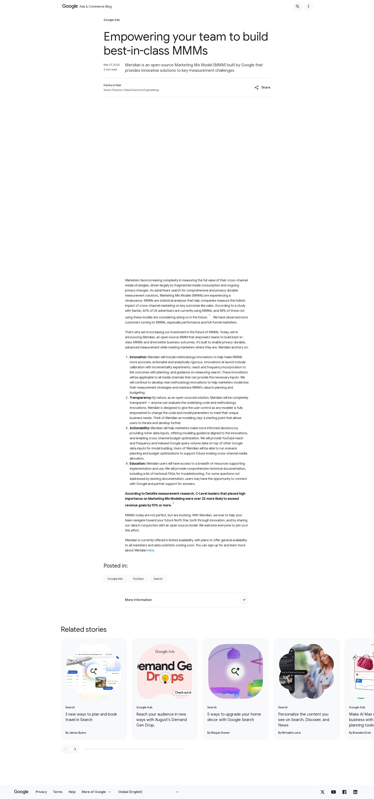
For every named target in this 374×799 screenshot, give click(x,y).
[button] (262, 87)
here (150, 550)
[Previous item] (65, 749)
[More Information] (244, 600)
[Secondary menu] (308, 6)
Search (158, 578)
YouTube (138, 578)
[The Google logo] (21, 792)
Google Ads (115, 578)
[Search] (297, 6)
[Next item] (75, 749)
